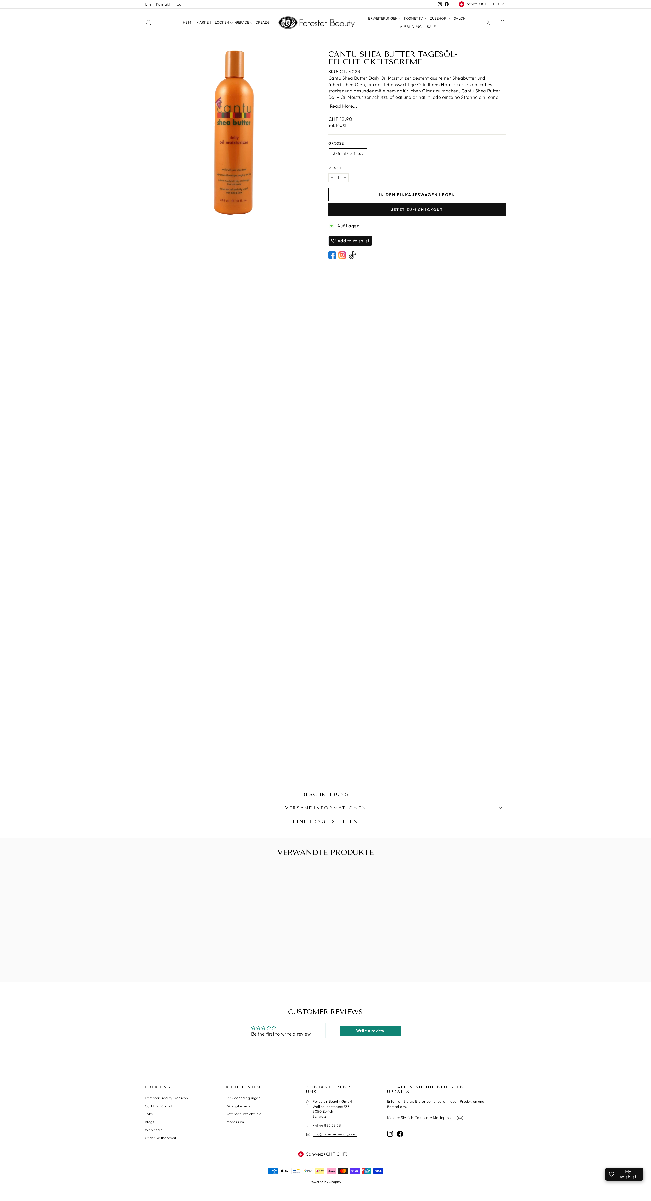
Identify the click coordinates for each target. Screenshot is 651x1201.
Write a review (370, 1030)
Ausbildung (411, 26)
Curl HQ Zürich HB (160, 1106)
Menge (335, 168)
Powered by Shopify (325, 1182)
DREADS (263, 22)
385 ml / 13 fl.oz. (348, 153)
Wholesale (154, 1130)
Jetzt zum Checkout (417, 209)
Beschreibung (325, 794)
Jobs (149, 1114)
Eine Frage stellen (325, 821)
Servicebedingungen (243, 1098)
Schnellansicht (188, 949)
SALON (460, 18)
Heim (187, 22)
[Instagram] (342, 255)
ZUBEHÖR (438, 18)
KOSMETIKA (414, 18)
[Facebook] (332, 255)
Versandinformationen (325, 808)
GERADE (242, 22)
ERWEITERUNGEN (383, 18)
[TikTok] (352, 255)
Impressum (235, 1122)
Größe (336, 143)
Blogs (149, 1122)
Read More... (343, 106)
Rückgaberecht (238, 1106)
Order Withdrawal (160, 1138)
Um (148, 4)
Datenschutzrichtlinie (243, 1114)
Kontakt (163, 4)
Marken (203, 22)
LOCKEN (222, 22)
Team (180, 4)
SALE (431, 26)
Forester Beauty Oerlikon (166, 1098)
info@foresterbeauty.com (334, 1134)
